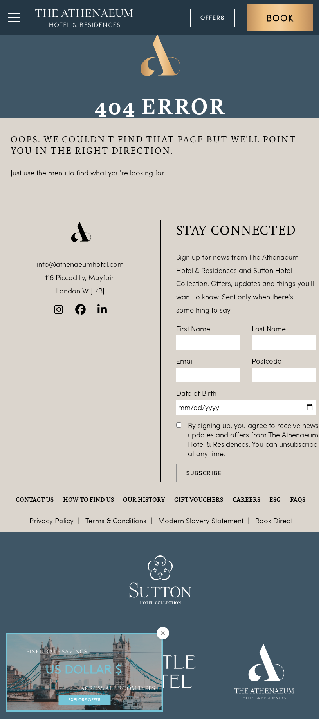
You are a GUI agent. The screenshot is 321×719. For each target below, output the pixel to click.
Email (185, 361)
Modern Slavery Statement (200, 520)
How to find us (88, 499)
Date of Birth (196, 393)
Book (280, 18)
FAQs (297, 499)
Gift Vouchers (198, 499)
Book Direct (273, 520)
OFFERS (212, 17)
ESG (275, 499)
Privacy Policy (51, 520)
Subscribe (204, 473)
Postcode (266, 361)
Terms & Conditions (115, 520)
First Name (193, 328)
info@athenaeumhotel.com (80, 264)
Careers (246, 499)
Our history (144, 499)
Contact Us (35, 499)
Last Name (269, 328)
